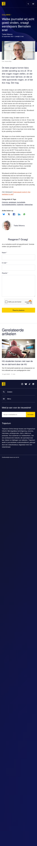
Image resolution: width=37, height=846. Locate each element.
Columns (5, 204)
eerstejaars (13, 204)
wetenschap (6, 209)
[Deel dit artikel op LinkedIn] (19, 219)
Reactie (5, 277)
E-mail (4, 267)
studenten (22, 207)
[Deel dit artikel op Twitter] (9, 219)
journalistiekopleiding (9, 207)
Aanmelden (30, 415)
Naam (4, 257)
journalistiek (22, 204)
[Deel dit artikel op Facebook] (14, 219)
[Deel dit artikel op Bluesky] (4, 219)
